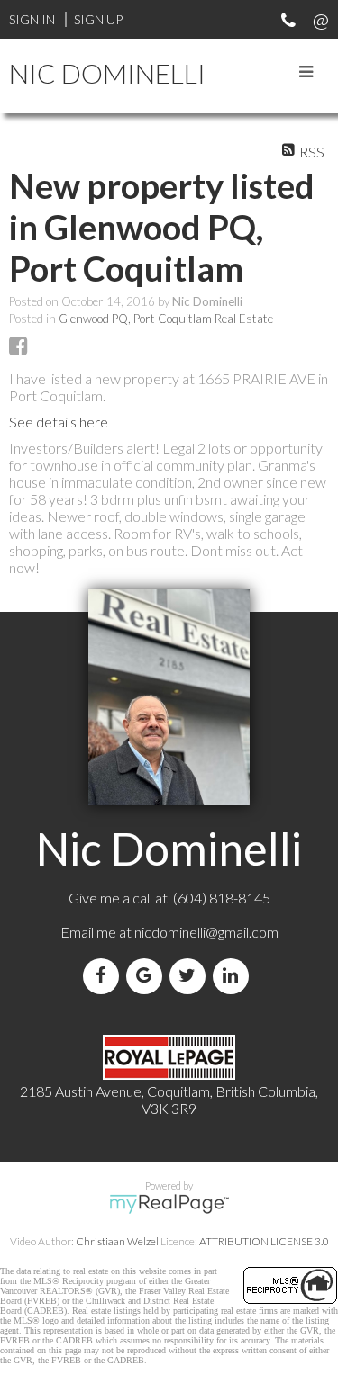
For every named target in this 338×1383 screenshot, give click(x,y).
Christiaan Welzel (117, 1241)
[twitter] (191, 975)
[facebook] (104, 975)
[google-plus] (147, 975)
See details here (58, 421)
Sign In (32, 19)
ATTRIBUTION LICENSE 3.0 (264, 1241)
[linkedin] (234, 975)
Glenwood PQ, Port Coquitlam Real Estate (166, 318)
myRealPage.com (169, 1204)
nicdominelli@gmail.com (206, 931)
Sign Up (98, 19)
